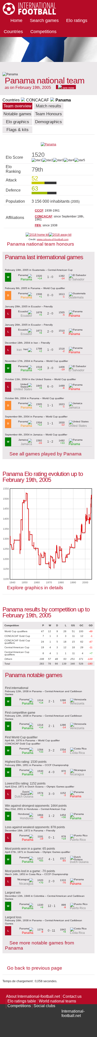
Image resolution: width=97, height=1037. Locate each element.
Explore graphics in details (35, 587)
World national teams (57, 1001)
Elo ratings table (21, 1001)
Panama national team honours (40, 244)
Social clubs (44, 1006)
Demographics (48, 121)
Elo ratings (76, 20)
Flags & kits (17, 129)
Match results (48, 106)
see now (68, 87)
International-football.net (73, 1013)
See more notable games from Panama (39, 945)
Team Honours (48, 114)
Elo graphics (17, 121)
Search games (44, 20)
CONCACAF (37, 100)
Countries (13, 31)
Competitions (43, 31)
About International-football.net (33, 996)
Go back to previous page (34, 968)
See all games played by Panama (45, 453)
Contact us (72, 996)
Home (16, 20)
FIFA (38, 225)
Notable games (17, 114)
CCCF (39, 210)
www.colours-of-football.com (52, 239)
